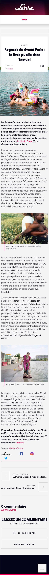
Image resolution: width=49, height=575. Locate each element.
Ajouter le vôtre (8, 510)
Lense (10, 69)
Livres (24, 45)
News (24, 20)
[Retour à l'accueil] (24, 7)
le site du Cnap (24, 141)
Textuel (20, 442)
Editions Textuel (16, 448)
